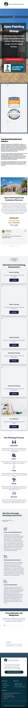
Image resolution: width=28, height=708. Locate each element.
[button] (14, 17)
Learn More (14, 280)
